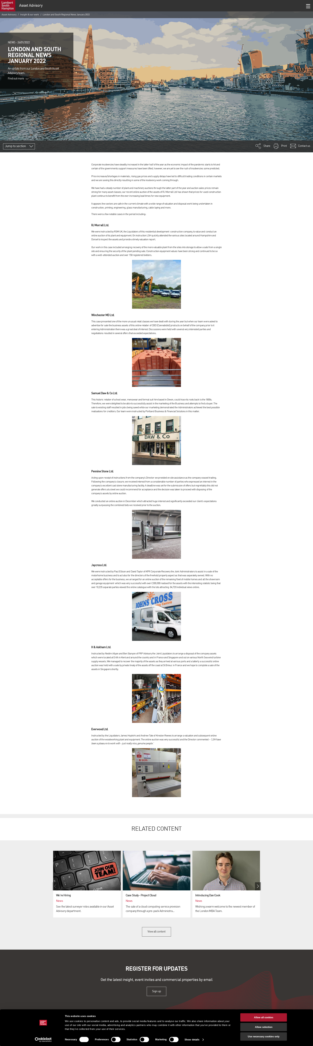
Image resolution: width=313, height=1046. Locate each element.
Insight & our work (29, 15)
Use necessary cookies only (263, 1036)
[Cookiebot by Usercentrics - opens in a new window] (43, 1039)
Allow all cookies (263, 1017)
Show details (192, 1039)
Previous (55, 886)
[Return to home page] (7, 5)
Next (258, 886)
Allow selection (263, 1027)
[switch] (115, 1039)
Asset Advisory (9, 15)
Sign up (156, 991)
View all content (157, 931)
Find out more (16, 78)
